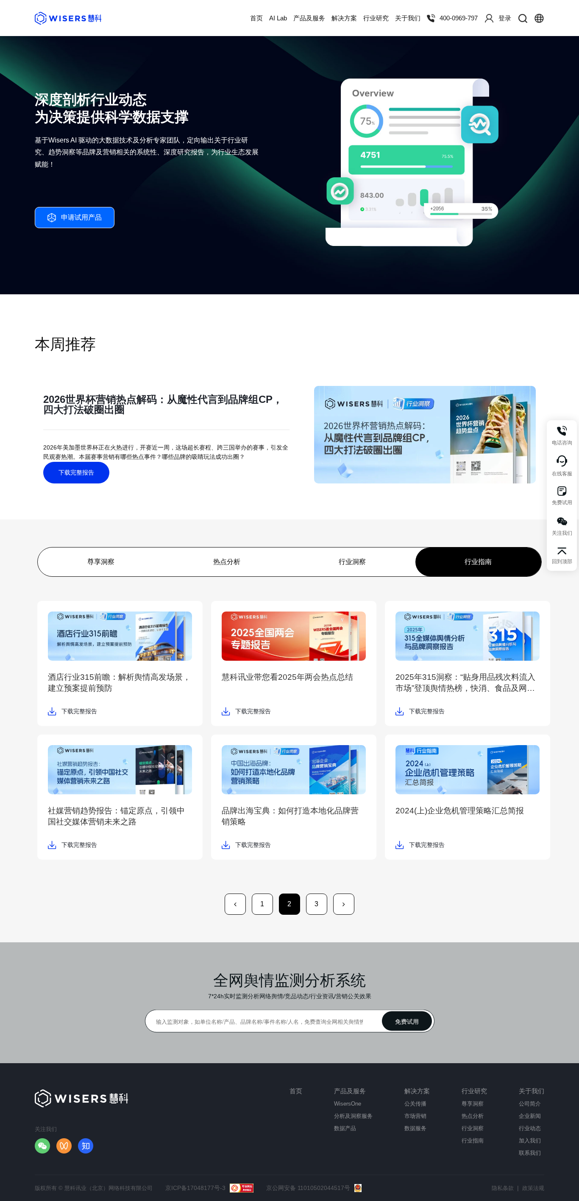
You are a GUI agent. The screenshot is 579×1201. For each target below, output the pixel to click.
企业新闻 (530, 1116)
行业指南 (478, 561)
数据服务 (415, 1128)
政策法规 (533, 1188)
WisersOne (347, 1103)
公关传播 (415, 1103)
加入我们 (530, 1140)
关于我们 (407, 18)
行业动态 (530, 1128)
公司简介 (530, 1103)
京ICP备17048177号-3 (195, 1187)
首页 (256, 18)
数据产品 (345, 1128)
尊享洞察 (100, 561)
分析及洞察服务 (353, 1116)
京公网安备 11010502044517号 (308, 1187)
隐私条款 (503, 1188)
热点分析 (226, 561)
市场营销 (415, 1116)
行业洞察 (352, 561)
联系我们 (530, 1153)
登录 (504, 18)
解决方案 (344, 18)
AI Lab (278, 18)
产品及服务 (309, 18)
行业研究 (376, 18)
